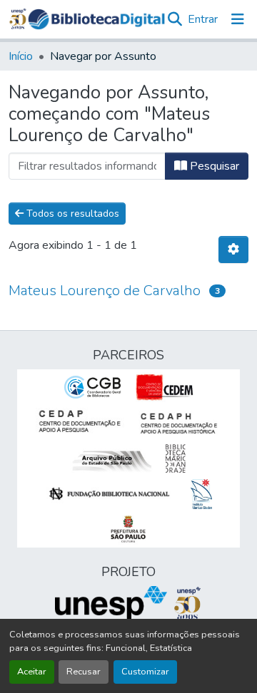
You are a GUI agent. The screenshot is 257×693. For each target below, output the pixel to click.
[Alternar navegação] (237, 19)
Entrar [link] (203, 19)
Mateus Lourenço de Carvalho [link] (105, 290)
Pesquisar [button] (213, 166)
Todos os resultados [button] (71, 213)
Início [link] (21, 56)
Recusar (83, 671)
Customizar (145, 671)
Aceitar (31, 671)
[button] (96, 19)
